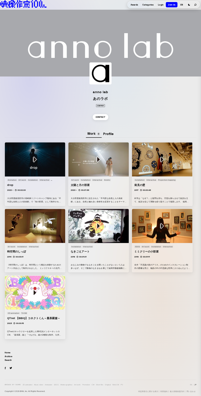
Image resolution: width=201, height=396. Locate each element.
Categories (148, 4)
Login (160, 4)
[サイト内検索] (195, 4)
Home (7, 352)
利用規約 (164, 391)
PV (122, 385)
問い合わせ (191, 391)
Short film (99, 385)
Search (8, 360)
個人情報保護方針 (177, 391)
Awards (134, 4)
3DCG (56, 385)
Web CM (115, 385)
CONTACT (100, 117)
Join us (171, 4)
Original (108, 385)
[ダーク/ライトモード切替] (189, 4)
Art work (77, 385)
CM (93, 385)
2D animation (27, 385)
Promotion (86, 385)
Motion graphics (66, 385)
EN (181, 4)
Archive (8, 356)
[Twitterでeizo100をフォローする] (10, 368)
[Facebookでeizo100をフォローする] (5, 368)
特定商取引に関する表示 (148, 391)
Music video (38, 385)
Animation (48, 385)
